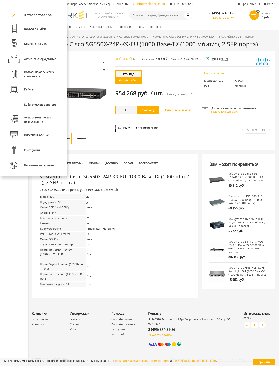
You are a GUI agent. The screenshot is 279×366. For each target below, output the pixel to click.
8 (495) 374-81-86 (222, 13)
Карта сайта (119, 334)
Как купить (118, 329)
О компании (40, 319)
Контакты (155, 26)
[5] (130, 59)
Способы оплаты (122, 319)
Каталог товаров (38, 15)
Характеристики (72, 163)
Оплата (80, 26)
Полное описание (214, 73)
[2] (120, 59)
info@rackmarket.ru (150, 4)
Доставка (96, 26)
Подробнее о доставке (224, 111)
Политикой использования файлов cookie (142, 361)
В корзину (147, 110)
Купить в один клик (178, 110)
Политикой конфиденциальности (194, 361)
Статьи (140, 26)
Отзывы (94, 163)
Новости (125, 26)
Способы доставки (123, 324)
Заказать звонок (223, 17)
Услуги (110, 26)
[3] (124, 59)
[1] (117, 59)
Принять (264, 362)
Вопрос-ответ (148, 163)
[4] (127, 59)
